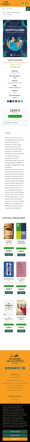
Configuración (15, 439)
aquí (25, 426)
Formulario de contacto (15, 390)
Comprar (8, 254)
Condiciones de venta (15, 402)
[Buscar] (28, 9)
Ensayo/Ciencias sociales (14, 12)
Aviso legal (15, 399)
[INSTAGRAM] (6, 368)
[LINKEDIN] (18, 368)
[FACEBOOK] (12, 368)
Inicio (4, 12)
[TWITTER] (15, 368)
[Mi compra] (23, 3)
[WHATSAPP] (23, 368)
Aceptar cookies (15, 431)
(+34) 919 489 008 (15, 377)
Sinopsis (8, 133)
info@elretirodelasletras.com (15, 380)
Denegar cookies (15, 435)
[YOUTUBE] (21, 368)
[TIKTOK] (9, 368)
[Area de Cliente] (25, 3)
